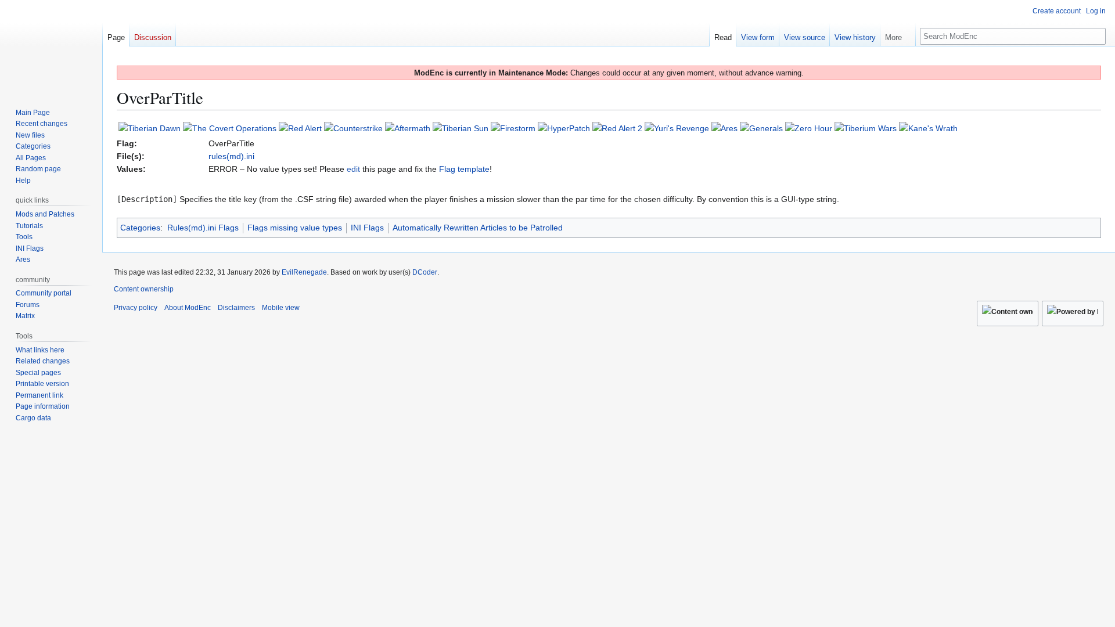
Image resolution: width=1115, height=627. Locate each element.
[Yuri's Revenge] (677, 127)
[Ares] (724, 127)
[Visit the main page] (51, 46)
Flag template (464, 169)
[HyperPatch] (564, 127)
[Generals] (761, 127)
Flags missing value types (294, 227)
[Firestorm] (513, 127)
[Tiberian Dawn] (149, 127)
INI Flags (367, 227)
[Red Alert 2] (617, 127)
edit (353, 169)
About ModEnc (187, 308)
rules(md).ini (231, 156)
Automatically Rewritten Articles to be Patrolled (478, 227)
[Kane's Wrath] (928, 127)
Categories (140, 227)
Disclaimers (236, 308)
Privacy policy (135, 308)
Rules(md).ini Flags (203, 227)
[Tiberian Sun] (460, 127)
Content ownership (144, 289)
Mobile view (281, 308)
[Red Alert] (300, 127)
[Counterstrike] (353, 127)
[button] (897, 34)
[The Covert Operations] (229, 127)
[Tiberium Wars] (866, 127)
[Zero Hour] (808, 127)
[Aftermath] (407, 127)
